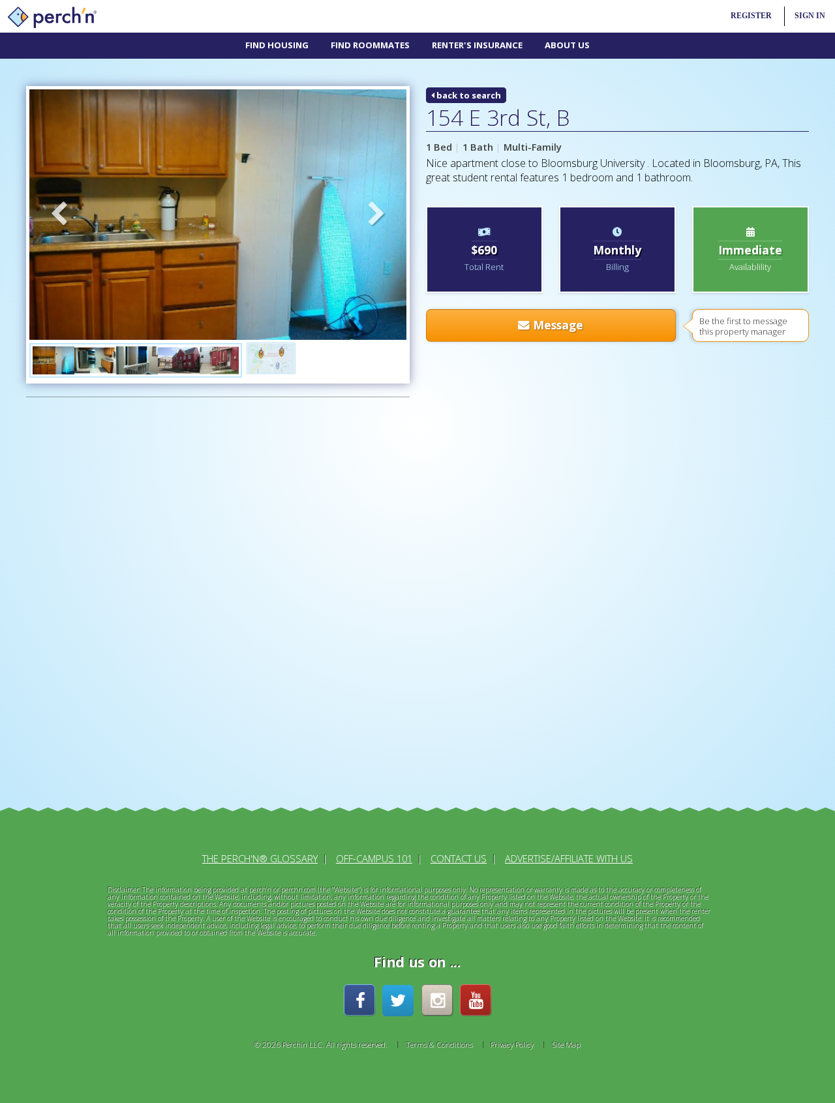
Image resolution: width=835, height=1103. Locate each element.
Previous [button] (59, 215)
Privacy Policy (512, 1044)
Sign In (810, 16)
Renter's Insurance (477, 45)
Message (556, 325)
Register (751, 16)
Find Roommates (370, 45)
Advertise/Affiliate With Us (569, 858)
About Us (567, 45)
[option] (217, 214)
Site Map (566, 1044)
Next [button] (377, 215)
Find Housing (277, 45)
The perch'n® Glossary (260, 858)
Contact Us (459, 858)
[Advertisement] (117, 606)
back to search (467, 95)
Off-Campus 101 (374, 858)
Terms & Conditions (439, 1044)
